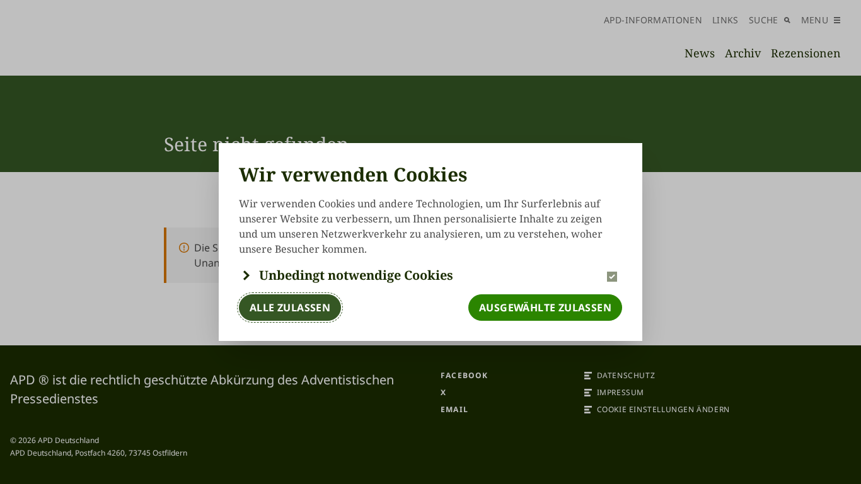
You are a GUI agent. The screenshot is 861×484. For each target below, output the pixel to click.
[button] (430, 275)
